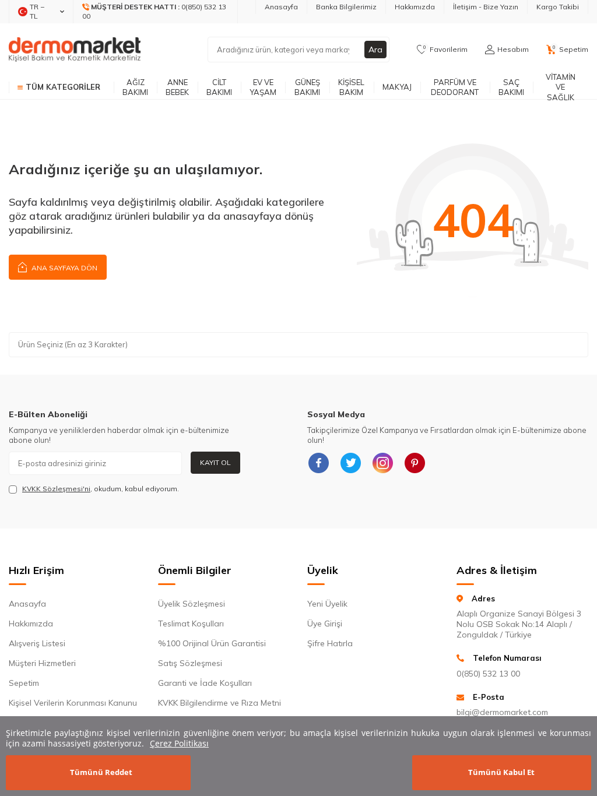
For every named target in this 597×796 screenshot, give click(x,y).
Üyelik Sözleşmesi (191, 603)
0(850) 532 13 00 (488, 673)
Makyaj (397, 86)
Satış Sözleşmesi (190, 663)
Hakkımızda (415, 6)
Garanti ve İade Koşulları (205, 683)
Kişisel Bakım (351, 87)
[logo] (75, 49)
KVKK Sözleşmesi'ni (56, 488)
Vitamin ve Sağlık (560, 87)
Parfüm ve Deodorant (455, 87)
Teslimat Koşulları (191, 623)
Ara (375, 49)
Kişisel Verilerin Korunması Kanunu (73, 703)
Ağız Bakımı (135, 87)
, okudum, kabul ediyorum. (100, 488)
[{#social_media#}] (319, 463)
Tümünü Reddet (101, 772)
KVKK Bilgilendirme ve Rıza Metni (219, 703)
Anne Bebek (177, 87)
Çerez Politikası (179, 743)
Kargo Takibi (557, 6)
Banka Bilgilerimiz (346, 6)
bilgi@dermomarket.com (502, 712)
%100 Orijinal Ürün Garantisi (212, 643)
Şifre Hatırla (330, 643)
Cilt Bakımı (219, 87)
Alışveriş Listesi (37, 643)
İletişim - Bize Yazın (485, 6)
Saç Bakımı (511, 87)
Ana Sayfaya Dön (63, 267)
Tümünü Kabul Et (501, 772)
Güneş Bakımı (307, 87)
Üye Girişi (324, 623)
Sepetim (24, 683)
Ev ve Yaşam (263, 87)
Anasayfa (281, 6)
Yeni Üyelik (327, 603)
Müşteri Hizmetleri (42, 663)
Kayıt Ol (215, 462)
